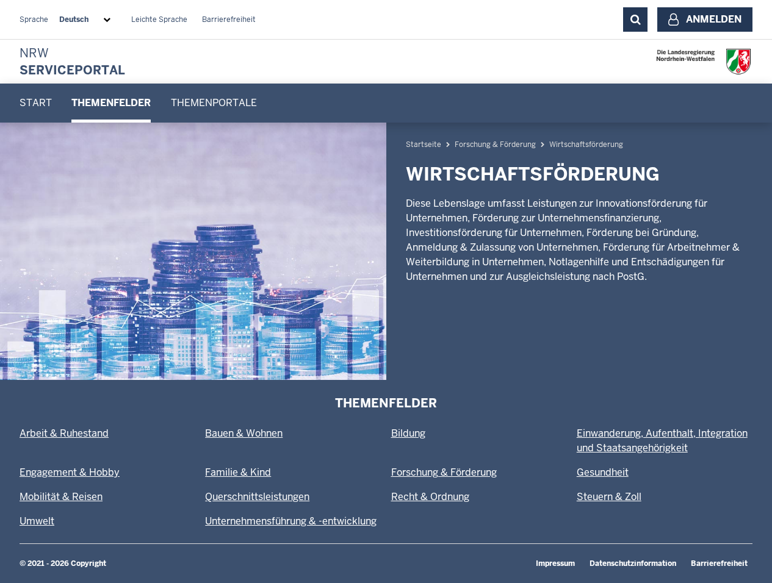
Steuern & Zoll (609, 496)
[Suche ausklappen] (635, 19)
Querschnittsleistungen (257, 496)
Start (36, 102)
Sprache (34, 19)
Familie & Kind (238, 472)
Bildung (408, 433)
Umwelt (37, 521)
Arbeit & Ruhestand (64, 433)
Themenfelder (111, 102)
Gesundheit (603, 472)
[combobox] (87, 19)
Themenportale (214, 102)
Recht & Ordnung (430, 496)
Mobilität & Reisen (61, 496)
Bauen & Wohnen (244, 433)
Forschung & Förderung (495, 144)
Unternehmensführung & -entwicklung (291, 521)
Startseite (423, 144)
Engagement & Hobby (70, 472)
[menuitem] (36, 103)
